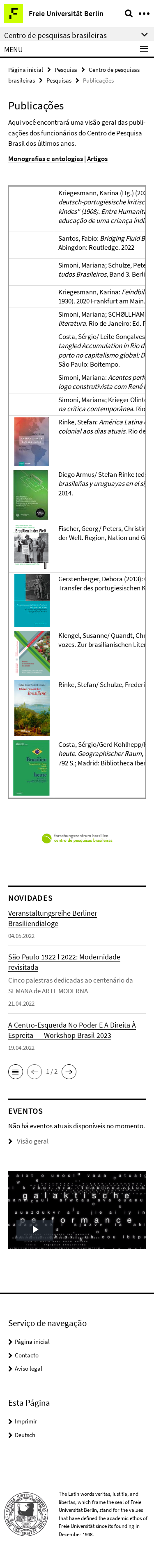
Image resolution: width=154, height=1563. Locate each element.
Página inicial (25, 69)
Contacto (27, 1355)
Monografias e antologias (45, 158)
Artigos (97, 158)
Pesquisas (58, 80)
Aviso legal (28, 1368)
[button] (15, 1071)
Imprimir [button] (26, 1421)
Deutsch (25, 1435)
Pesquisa (66, 69)
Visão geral (32, 1141)
